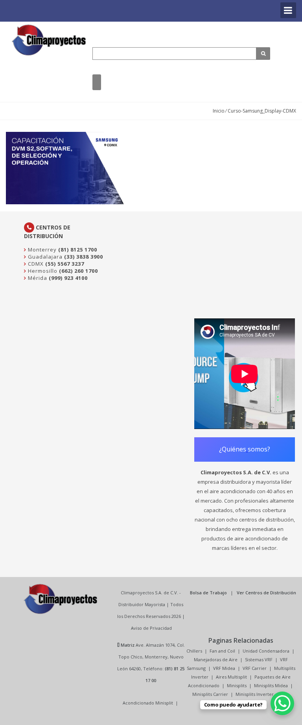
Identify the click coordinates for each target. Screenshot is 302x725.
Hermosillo (41, 270)
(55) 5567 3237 (64, 263)
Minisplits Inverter (255, 694)
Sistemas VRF (259, 659)
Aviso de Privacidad (151, 628)
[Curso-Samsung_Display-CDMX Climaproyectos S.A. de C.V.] (49, 40)
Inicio (219, 110)
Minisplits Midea (271, 685)
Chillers (194, 651)
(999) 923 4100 (68, 277)
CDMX (35, 263)
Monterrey (41, 249)
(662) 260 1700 (78, 270)
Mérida (36, 277)
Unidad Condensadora (266, 651)
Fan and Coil (222, 651)
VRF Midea (224, 668)
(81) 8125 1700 (77, 249)
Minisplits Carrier (210, 694)
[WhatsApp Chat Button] (282, 703)
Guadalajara (44, 256)
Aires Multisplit (231, 677)
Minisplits (237, 685)
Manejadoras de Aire (216, 659)
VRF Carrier (255, 668)
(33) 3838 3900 (83, 256)
